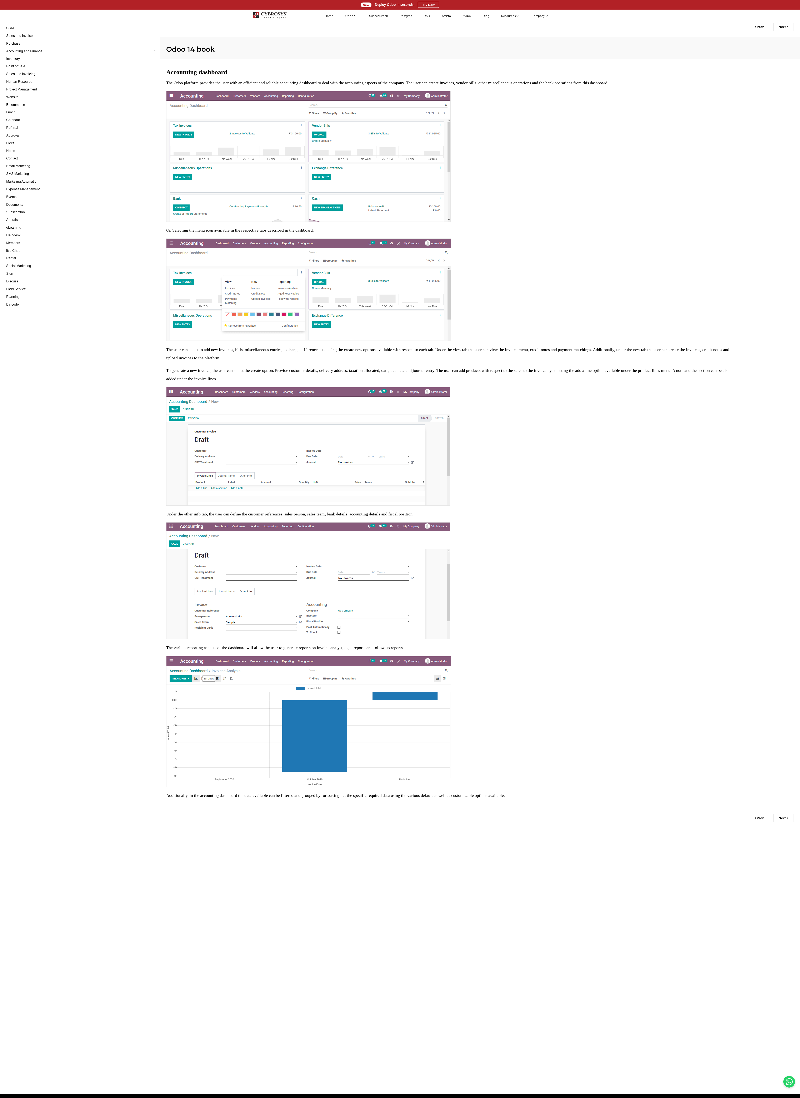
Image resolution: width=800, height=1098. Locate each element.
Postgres (406, 16)
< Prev (759, 27)
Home (329, 16)
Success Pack (378, 16)
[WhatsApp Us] (789, 1082)
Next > (783, 27)
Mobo (467, 16)
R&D (427, 16)
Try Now (428, 4)
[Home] (270, 15)
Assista (446, 16)
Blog (486, 16)
